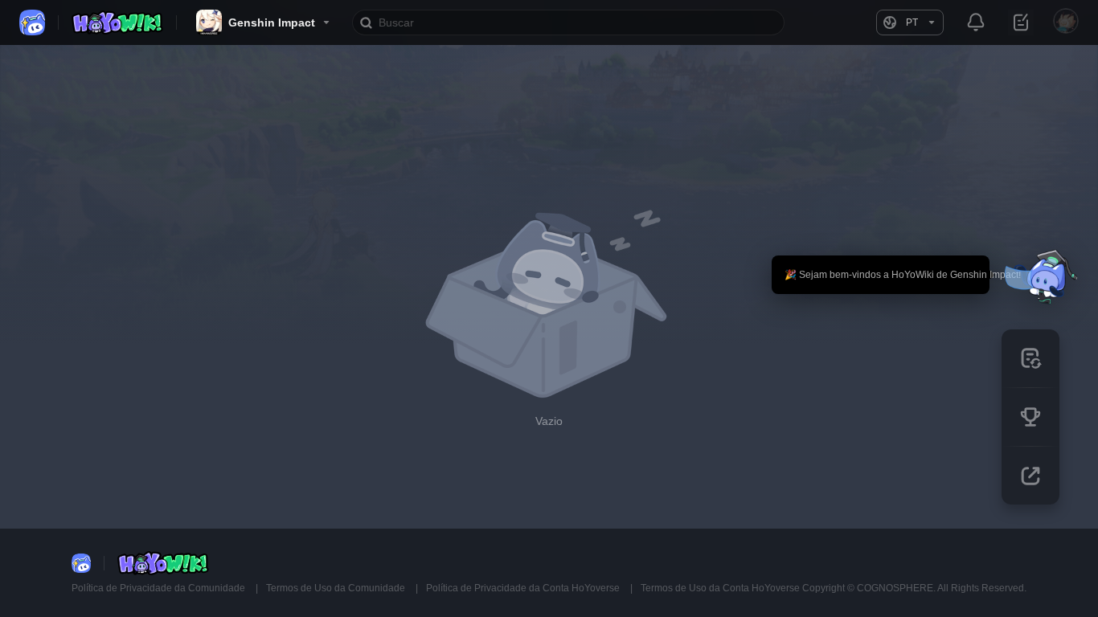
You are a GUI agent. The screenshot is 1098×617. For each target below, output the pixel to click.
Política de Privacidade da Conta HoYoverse (524, 588)
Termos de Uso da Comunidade (337, 588)
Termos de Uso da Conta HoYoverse (720, 588)
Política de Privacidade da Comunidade (160, 588)
